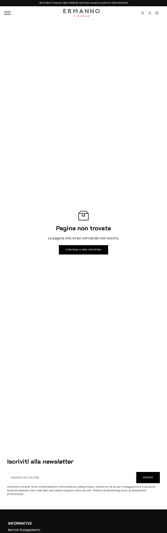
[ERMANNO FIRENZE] (81, 13)
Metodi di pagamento (24, 530)
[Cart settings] (157, 13)
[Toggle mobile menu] (32, 13)
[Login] (150, 13)
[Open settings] (143, 13)
